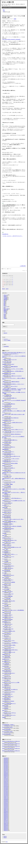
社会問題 (5, 298)
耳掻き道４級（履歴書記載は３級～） (9, 521)
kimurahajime (6, 346)
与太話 (5, 312)
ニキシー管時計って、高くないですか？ (10, 386)
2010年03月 (6, 805)
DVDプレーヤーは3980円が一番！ (8, 631)
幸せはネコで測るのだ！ (7, 633)
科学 (4, 317)
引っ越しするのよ (5, 635)
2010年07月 (6, 802)
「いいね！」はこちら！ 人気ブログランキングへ (12, 235)
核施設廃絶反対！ (5, 449)
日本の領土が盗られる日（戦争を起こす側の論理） (12, 526)
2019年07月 (6, 776)
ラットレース (4, 558)
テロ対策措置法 (5, 708)
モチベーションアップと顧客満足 (8, 582)
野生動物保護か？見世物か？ (7, 523)
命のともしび (4, 603)
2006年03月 (6, 829)
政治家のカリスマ (5, 659)
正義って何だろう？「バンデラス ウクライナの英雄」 (13, 368)
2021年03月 (6, 769)
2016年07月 (6, 782)
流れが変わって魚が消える (7, 591)
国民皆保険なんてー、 (6, 621)
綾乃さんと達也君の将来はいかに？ (9, 703)
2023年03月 (6, 760)
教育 (4, 304)
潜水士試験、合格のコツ (7, 470)
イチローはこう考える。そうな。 (8, 640)
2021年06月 (6, 767)
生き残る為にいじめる (6, 584)
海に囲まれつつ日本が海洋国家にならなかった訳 (11, 547)
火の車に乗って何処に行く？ (7, 579)
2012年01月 (6, 786)
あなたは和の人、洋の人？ (7, 614)
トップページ (4, 7)
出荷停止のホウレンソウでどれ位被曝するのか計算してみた (13, 500)
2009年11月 (6, 810)
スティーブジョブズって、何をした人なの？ (10, 458)
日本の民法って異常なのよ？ (7, 696)
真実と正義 (4, 535)
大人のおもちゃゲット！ (7, 563)
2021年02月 (6, 770)
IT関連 (5, 318)
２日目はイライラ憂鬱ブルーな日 (8, 652)
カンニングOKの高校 (6, 598)
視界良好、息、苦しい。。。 (7, 537)
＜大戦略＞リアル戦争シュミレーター (9, 359)
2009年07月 (6, 812)
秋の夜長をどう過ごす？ (7, 512)
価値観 (15, 18)
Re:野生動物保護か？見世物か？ (8, 724)
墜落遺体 (4, 717)
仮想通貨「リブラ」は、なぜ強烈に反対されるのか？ (12, 422)
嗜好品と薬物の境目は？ (7, 670)
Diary (4, 10)
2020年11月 (6, 772)
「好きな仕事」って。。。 (7, 626)
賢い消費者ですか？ (6, 661)
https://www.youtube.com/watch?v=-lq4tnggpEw (11, 39)
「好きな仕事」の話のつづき (7, 628)
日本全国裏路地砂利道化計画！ (8, 528)
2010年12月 (6, 796)
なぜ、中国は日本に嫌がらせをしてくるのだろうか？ (12, 431)
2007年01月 (6, 822)
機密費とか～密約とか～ (7, 544)
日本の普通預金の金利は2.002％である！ (10, 649)
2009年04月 (6, 816)
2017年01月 (6, 780)
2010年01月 (6, 808)
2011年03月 (6, 795)
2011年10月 (6, 787)
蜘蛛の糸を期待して (6, 495)
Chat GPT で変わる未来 (6, 361)
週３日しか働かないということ (8, 556)
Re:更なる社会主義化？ (6, 729)
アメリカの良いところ (6, 638)
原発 (4, 315)
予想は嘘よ (4, 533)
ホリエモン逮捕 (5, 605)
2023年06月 (6, 759)
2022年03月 (6, 763)
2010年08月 (6, 801)
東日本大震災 (6, 308)
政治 (4, 300)
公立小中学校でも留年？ (7, 442)
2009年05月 (6, 815)
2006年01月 (6, 830)
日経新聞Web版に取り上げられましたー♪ (10, 460)
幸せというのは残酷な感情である (8, 403)
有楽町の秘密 (4, 507)
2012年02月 (6, 784)
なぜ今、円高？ (5, 549)
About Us (5, 332)
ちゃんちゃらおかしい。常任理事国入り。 (10, 642)
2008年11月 (6, 819)
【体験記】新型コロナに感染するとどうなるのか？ (12, 375)
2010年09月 (6, 799)
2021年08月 (6, 766)
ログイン (10, 7)
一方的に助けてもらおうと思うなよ (9, 712)
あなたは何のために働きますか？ (8, 673)
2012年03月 (6, 783)
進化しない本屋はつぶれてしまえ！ (9, 715)
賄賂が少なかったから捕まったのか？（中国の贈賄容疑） (13, 610)
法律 (4, 301)
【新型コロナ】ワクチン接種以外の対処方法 (10, 381)
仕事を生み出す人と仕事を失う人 (8, 446)
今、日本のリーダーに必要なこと (8, 467)
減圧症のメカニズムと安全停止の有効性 (10, 463)
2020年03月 (6, 774)
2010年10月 (6, 798)
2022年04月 (6, 762)
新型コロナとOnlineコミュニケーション (9, 408)
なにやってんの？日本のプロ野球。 (9, 645)
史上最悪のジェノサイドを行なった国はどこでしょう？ (13, 429)
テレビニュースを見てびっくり (8, 647)
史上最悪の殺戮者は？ (6, 698)
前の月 (3, 288)
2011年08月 (6, 789)
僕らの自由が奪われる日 (7, 406)
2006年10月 (6, 824)
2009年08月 (6, 811)
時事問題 (5, 299)
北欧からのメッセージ (6, 514)
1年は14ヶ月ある (5, 666)
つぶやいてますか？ (6, 530)
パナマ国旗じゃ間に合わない (7, 568)
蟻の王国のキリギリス (6, 677)
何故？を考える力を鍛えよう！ (8, 451)
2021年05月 (6, 768)
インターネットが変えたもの (7, 593)
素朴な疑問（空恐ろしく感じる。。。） (10, 554)
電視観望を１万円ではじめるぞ (8, 364)
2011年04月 (6, 794)
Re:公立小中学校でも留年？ (7, 727)
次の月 (7, 288)
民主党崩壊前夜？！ (6, 551)
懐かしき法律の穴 (5, 577)
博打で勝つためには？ (6, 687)
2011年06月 (6, 791)
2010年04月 (6, 804)
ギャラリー (6, 339)
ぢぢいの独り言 (8, 2)
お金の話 (5, 297)
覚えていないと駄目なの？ (7, 502)
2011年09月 (6, 788)
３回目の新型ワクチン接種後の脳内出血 (10, 366)
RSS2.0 (5, 837)
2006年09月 (6, 825)
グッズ (5, 313)
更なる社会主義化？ (6, 444)
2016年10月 (6, 781)
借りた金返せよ (5, 586)
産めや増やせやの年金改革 (7, 619)
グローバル (6, 294)
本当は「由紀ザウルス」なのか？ (8, 542)
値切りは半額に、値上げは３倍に (8, 600)
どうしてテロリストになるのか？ (8, 691)
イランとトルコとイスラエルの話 (8, 481)
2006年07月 (6, 826)
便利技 (5, 311)
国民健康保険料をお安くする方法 (8, 373)
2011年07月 (6, 790)
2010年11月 (6, 797)
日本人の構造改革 (5, 663)
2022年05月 (6, 761)
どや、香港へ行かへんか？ (7, 624)
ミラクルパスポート (6, 675)
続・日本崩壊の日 (5, 684)
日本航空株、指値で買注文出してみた (9, 540)
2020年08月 (6, 773)
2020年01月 (6, 775)
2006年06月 (6, 827)
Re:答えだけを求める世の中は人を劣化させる (11, 741)
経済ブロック (4, 710)
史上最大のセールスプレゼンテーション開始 (10, 682)
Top (3, 9)
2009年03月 (6, 817)
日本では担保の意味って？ (7, 694)
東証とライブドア (5, 607)
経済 (4, 303)
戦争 (4, 305)
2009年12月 (6, 809)
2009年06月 (6, 813)
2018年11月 (6, 777)
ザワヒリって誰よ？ (6, 680)
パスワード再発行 (7, 340)
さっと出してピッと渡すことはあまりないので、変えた (13, 519)
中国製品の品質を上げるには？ (8, 575)
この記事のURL (23, 265)
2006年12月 (6, 823)
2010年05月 (6, 803)
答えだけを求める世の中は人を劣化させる (10, 417)
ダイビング (6, 306)
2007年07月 (6, 820)
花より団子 (4, 572)
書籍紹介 (5, 310)
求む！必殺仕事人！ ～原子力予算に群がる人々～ (12, 498)
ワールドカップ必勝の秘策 (7, 596)
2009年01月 (6, 818)
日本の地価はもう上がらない (7, 617)
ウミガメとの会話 (5, 589)
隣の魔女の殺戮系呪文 (6, 516)
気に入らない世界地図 (6, 486)
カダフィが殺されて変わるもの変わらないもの (11, 456)
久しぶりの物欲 (5, 561)
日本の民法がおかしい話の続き (8, 701)
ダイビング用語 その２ (7, 476)
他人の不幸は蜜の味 (6, 570)
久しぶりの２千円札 (6, 668)
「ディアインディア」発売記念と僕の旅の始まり (11, 434)
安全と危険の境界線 (6, 656)
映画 (4, 314)
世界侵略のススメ (5, 424)
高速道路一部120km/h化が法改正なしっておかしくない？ (13, 384)
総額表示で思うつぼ (6, 654)
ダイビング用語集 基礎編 (7, 484)
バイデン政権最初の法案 (7, 395)
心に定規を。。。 (5, 505)
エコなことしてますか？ (7, 509)
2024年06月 (6, 758)
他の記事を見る (5, 234)
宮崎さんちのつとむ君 (6, 612)
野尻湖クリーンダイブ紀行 (7, 465)
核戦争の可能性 (5, 705)
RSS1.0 (5, 836)
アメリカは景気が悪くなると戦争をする (10, 689)
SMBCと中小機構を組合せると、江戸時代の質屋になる (12, 371)
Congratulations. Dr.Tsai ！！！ (8, 420)
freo (6, 841)
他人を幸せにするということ (7, 427)
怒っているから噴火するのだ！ (8, 565)
